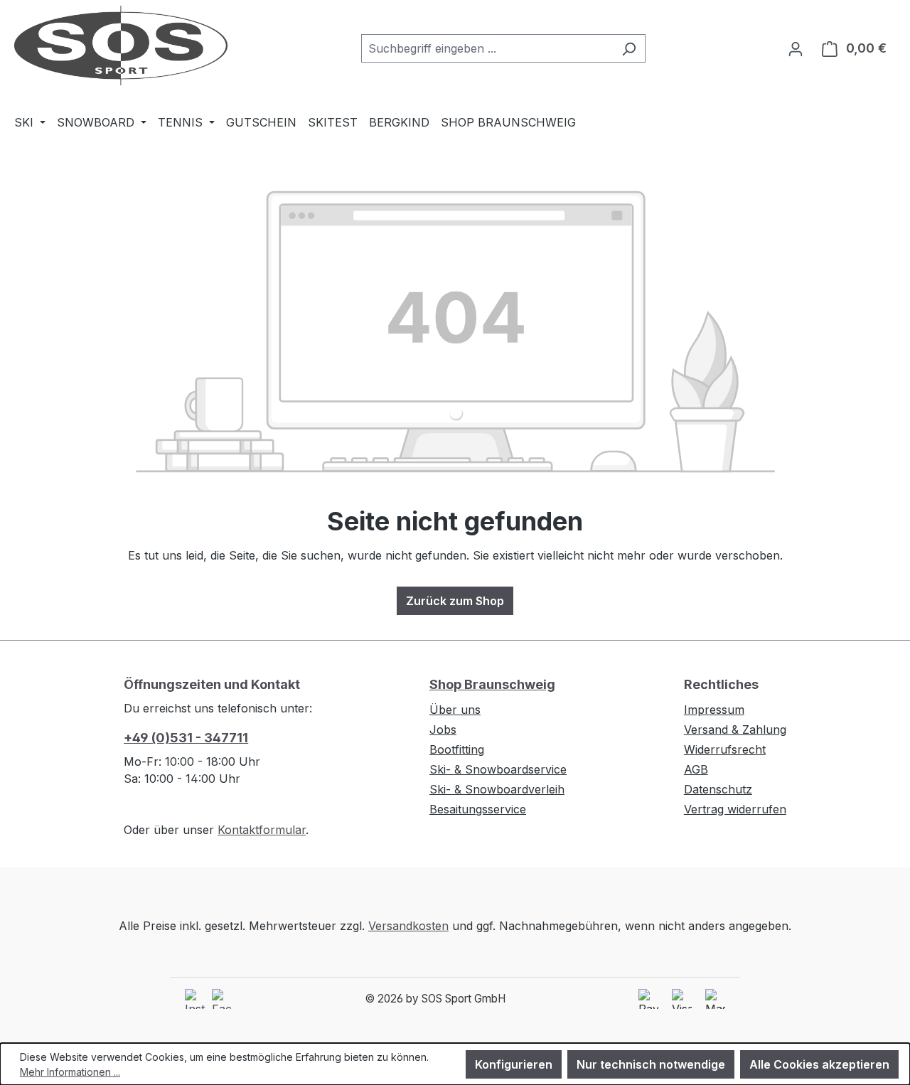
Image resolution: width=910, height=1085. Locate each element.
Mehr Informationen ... (70, 1072)
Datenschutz (718, 789)
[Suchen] (629, 48)
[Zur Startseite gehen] (121, 45)
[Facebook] (222, 999)
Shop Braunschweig (492, 684)
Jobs (442, 729)
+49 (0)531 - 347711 (186, 737)
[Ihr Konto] (795, 48)
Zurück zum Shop (455, 601)
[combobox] (487, 48)
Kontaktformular (262, 830)
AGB (696, 769)
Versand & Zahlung (735, 729)
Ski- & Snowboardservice (498, 769)
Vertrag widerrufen (735, 809)
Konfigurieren (513, 1064)
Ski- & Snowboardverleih (496, 789)
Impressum (714, 709)
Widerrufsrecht (725, 749)
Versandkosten (408, 926)
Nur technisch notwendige (651, 1064)
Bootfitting (456, 749)
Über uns (455, 709)
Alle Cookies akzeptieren (819, 1064)
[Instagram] (195, 999)
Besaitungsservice (477, 809)
